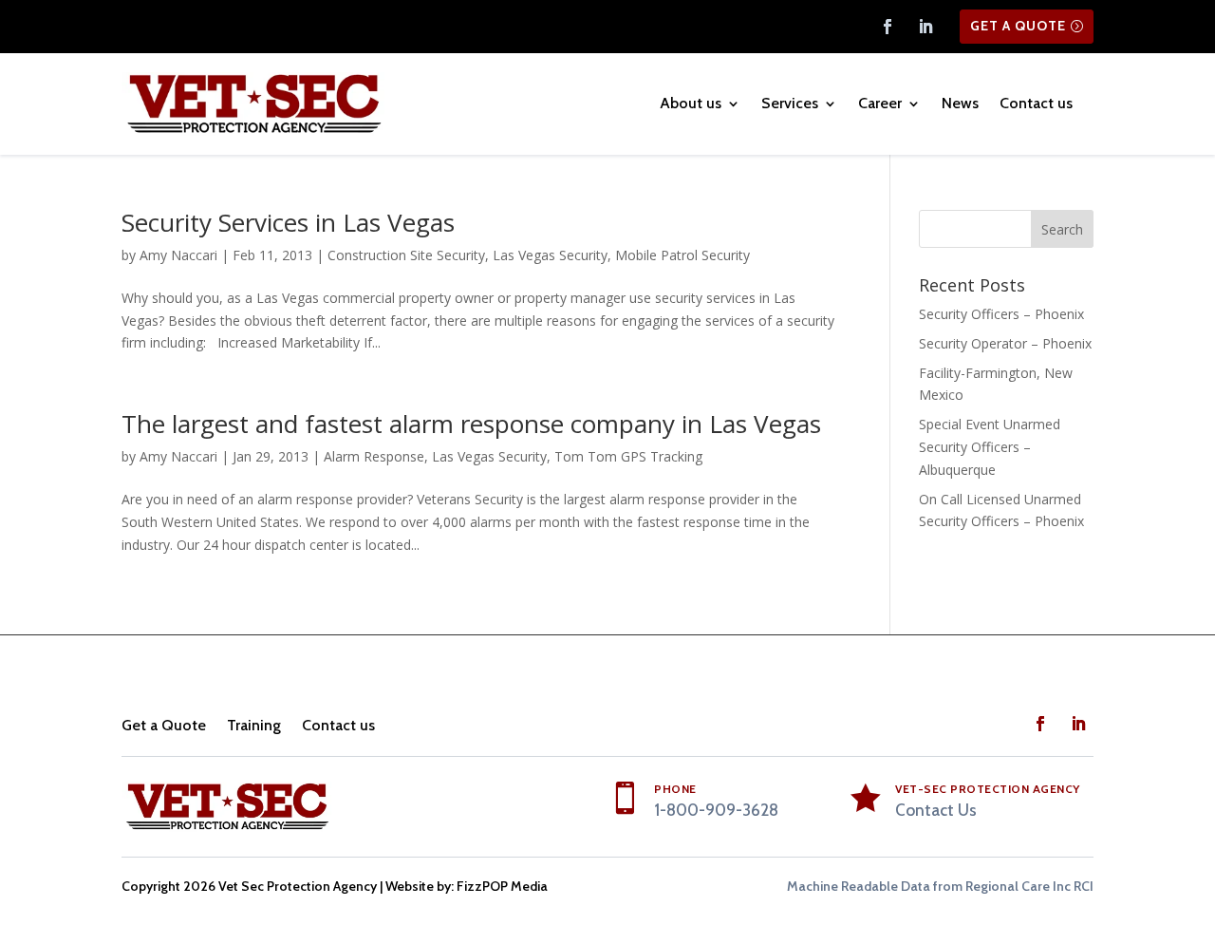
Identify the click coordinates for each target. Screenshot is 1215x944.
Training (254, 725)
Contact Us (936, 810)
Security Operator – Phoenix (1005, 343)
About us (690, 103)
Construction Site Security (406, 255)
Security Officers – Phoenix (1001, 314)
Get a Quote (1018, 25)
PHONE (675, 789)
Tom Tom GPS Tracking (628, 456)
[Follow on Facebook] (887, 26)
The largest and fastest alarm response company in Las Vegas (471, 423)
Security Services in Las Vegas (288, 222)
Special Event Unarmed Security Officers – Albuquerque (989, 447)
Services (789, 103)
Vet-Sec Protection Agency (987, 789)
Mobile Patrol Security (682, 255)
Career (880, 103)
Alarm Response (374, 456)
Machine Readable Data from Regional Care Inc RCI (940, 886)
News (960, 103)
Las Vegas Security (550, 255)
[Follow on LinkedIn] (925, 26)
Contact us (1036, 103)
